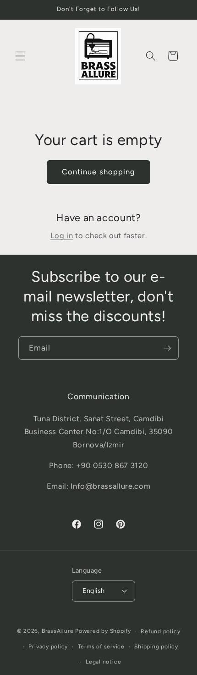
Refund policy (160, 631)
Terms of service (101, 646)
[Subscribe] (167, 348)
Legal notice (103, 661)
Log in (61, 235)
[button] (20, 56)
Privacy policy (48, 646)
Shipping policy (156, 646)
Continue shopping (99, 171)
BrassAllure (57, 631)
